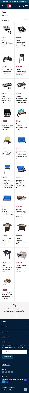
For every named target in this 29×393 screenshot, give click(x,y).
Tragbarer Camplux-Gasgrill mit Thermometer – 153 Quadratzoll (21, 126)
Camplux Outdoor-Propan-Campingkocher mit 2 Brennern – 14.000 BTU (21, 154)
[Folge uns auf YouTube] (12, 372)
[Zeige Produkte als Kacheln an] (24, 20)
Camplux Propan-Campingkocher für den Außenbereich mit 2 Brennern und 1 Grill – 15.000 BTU (7, 183)
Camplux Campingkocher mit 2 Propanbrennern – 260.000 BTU (7, 268)
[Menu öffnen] (2, 6)
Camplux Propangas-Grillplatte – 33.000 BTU (21, 241)
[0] (26, 6)
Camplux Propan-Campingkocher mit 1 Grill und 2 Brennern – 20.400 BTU (21, 183)
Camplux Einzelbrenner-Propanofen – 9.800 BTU (7, 43)
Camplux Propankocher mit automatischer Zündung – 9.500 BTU (21, 44)
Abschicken (7, 356)
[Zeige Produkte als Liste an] (26, 20)
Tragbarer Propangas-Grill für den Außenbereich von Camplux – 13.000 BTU (21, 212)
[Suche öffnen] (20, 6)
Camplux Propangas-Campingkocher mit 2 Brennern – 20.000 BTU (7, 212)
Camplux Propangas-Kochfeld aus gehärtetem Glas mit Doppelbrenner (21, 99)
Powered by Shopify (6, 389)
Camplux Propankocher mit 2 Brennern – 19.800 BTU (7, 99)
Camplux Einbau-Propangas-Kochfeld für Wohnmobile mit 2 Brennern (7, 126)
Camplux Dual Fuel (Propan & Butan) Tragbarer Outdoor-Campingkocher (7, 72)
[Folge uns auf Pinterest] (9, 372)
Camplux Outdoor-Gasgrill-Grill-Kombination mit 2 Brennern (7, 241)
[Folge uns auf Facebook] (3, 372)
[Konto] (23, 6)
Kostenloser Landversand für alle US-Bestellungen (14, 1)
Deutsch (4, 364)
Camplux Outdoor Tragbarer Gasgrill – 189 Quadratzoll (7, 153)
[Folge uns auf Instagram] (6, 372)
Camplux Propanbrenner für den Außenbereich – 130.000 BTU (21, 72)
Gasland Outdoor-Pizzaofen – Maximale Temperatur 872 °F (21, 268)
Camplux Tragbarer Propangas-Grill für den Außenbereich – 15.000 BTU (7, 295)
